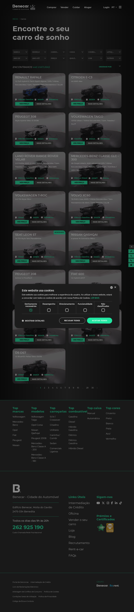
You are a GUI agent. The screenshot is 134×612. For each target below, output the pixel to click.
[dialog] (67, 306)
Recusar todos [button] (72, 320)
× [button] (115, 287)
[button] (33, 320)
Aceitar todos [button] (99, 320)
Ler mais (95, 297)
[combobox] (111, 287)
